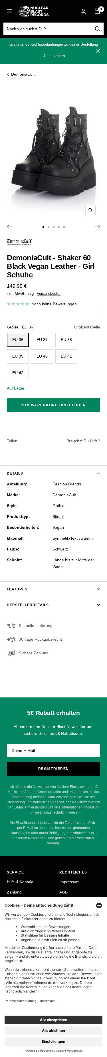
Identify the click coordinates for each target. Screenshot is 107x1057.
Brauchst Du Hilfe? (83, 441)
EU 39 (17, 356)
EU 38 (66, 339)
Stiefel (58, 516)
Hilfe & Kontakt (20, 882)
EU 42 (17, 372)
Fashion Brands (67, 484)
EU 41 (66, 356)
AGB (63, 892)
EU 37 (42, 339)
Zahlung (14, 892)
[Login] (83, 11)
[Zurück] (9, 227)
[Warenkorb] (97, 11)
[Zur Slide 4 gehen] (59, 227)
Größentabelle (87, 327)
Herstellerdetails (28, 605)
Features (17, 589)
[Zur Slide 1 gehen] (43, 227)
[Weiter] (97, 227)
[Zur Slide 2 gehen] (48, 227)
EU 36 (17, 339)
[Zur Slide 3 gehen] (53, 227)
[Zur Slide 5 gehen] (64, 227)
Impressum (69, 882)
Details (15, 473)
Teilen (12, 441)
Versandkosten (49, 293)
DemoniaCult (23, 74)
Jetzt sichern (54, 56)
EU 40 (42, 356)
